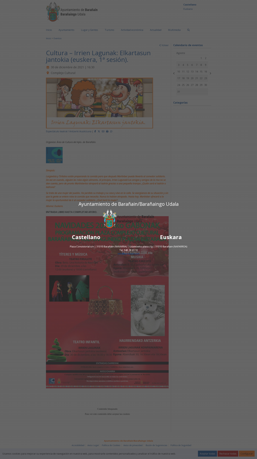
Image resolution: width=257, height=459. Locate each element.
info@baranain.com (128, 253)
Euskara (171, 237)
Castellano (86, 237)
